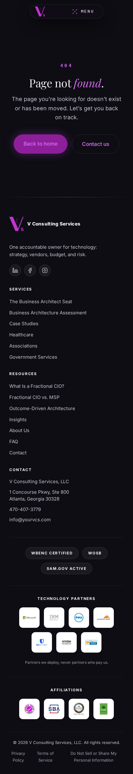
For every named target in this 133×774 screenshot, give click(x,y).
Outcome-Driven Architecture (42, 408)
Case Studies (23, 323)
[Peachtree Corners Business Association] (103, 709)
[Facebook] (30, 270)
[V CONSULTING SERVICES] (40, 11)
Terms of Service (45, 756)
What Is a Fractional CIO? (36, 386)
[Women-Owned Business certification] (29, 709)
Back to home (41, 144)
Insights (18, 419)
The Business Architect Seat (40, 301)
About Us (19, 430)
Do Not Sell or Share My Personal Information (94, 756)
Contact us (95, 144)
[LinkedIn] (15, 270)
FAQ (13, 441)
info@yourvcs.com (30, 520)
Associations (23, 346)
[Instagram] (45, 270)
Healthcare (21, 335)
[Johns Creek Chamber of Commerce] (79, 709)
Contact (18, 453)
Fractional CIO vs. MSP (34, 397)
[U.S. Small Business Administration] (54, 709)
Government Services (33, 357)
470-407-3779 (25, 509)
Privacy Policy (18, 756)
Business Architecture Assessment (48, 313)
